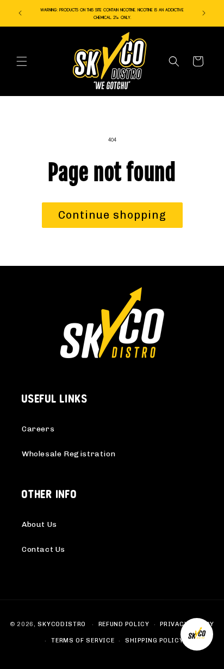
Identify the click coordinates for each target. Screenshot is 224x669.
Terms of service (82, 640)
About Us (39, 524)
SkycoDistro (62, 624)
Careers (38, 429)
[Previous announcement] (20, 13)
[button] (22, 61)
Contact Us (43, 549)
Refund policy (124, 624)
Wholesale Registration (68, 453)
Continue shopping (112, 214)
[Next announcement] (204, 13)
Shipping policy (154, 640)
